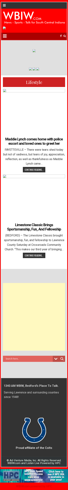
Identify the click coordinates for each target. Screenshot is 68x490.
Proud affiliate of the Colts (34, 448)
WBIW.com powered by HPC (34, 486)
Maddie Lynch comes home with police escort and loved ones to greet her (34, 141)
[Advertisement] (34, 317)
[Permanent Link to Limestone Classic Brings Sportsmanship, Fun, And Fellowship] (34, 198)
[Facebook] (61, 36)
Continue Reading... (34, 169)
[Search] (64, 36)
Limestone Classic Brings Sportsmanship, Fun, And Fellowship (34, 227)
